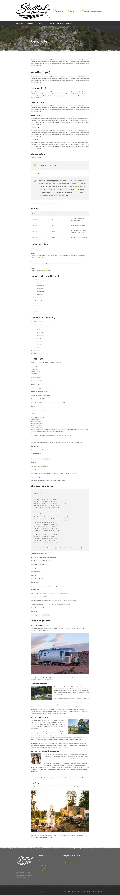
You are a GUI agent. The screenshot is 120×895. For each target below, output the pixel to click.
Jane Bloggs (35, 237)
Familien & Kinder (44, 863)
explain (45, 270)
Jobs (46, 23)
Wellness (43, 860)
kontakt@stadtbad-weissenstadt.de (69, 862)
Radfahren (43, 870)
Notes (77, 186)
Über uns (39, 23)
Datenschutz (68, 23)
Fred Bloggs (35, 231)
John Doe (34, 219)
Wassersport (43, 868)
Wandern (42, 873)
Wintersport (43, 865)
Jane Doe (34, 225)
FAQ (60, 362)
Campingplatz (19, 23)
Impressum (60, 23)
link (42, 380)
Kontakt (52, 23)
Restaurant (30, 23)
